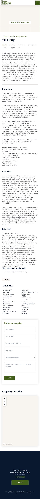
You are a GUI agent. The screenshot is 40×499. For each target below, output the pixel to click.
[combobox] (20, 357)
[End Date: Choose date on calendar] (32, 350)
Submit (9, 378)
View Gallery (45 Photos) (20, 22)
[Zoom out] (4, 401)
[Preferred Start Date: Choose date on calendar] (32, 343)
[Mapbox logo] (7, 444)
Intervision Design (26, 493)
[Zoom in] (4, 398)
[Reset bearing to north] (4, 404)
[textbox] (20, 357)
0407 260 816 (20, 477)
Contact (20, 482)
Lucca (10, 36)
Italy (5, 36)
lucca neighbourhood (20, 36)
